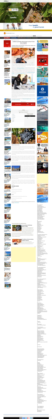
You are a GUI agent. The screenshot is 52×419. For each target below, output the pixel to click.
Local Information (44, 1)
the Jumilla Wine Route (20, 68)
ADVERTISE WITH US (10, 30)
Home (24, 1)
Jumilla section (16, 202)
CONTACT (7, 30)
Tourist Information (38, 1)
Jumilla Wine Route (31, 1)
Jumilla (27, 1)
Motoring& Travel (17, 36)
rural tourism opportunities (20, 73)
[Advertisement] (23, 254)
